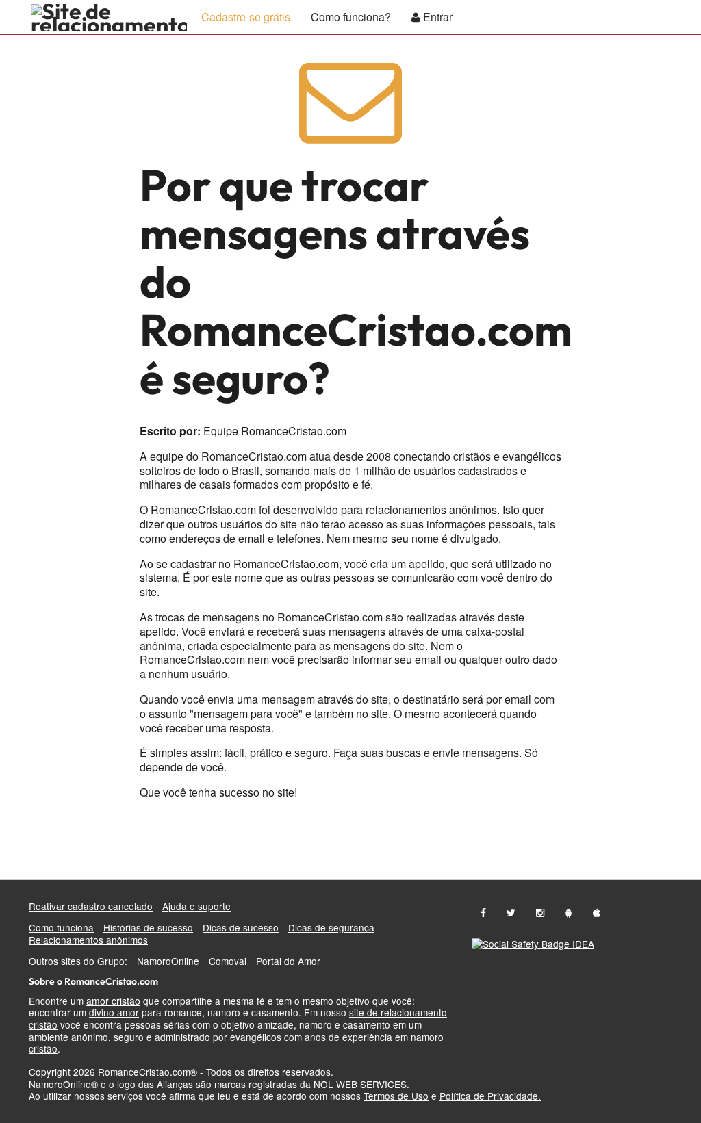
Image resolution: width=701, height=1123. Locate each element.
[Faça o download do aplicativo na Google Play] (568, 912)
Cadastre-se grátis (245, 17)
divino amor (114, 1012)
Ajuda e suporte (196, 906)
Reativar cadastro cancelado (91, 906)
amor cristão (113, 1000)
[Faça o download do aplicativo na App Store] (596, 912)
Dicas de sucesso (241, 927)
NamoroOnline (168, 961)
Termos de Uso (396, 1095)
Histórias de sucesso (148, 927)
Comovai (227, 961)
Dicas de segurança (331, 927)
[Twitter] (511, 912)
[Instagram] (540, 912)
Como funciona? (351, 17)
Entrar (436, 17)
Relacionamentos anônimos (88, 939)
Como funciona (61, 927)
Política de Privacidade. (490, 1095)
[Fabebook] (483, 912)
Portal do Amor (288, 961)
